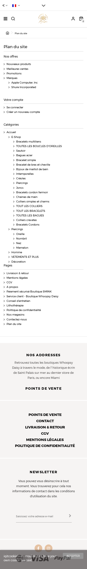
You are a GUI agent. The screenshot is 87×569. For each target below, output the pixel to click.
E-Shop (16, 137)
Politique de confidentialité (24, 310)
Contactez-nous (17, 319)
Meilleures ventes (17, 69)
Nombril (21, 238)
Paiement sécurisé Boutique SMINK (29, 291)
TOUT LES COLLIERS (29, 206)
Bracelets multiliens (28, 141)
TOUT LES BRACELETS (30, 211)
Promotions (14, 73)
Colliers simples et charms (32, 201)
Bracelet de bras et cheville (33, 164)
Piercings (22, 183)
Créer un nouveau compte (23, 112)
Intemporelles (25, 173)
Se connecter (15, 107)
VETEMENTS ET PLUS (25, 257)
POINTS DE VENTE (45, 414)
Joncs (19, 187)
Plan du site (14, 324)
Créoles (21, 178)
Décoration (18, 261)
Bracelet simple (26, 160)
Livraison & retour (18, 273)
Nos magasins (15, 314)
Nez (18, 243)
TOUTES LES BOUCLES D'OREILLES (39, 146)
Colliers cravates (26, 220)
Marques (12, 78)
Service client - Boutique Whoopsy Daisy (32, 296)
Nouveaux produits (19, 64)
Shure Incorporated (23, 87)
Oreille (20, 234)
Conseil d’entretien (18, 301)
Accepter (73, 555)
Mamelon (22, 247)
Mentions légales (17, 277)
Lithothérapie (15, 305)
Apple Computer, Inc (24, 82)
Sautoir (20, 150)
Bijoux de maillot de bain (32, 169)
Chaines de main (26, 197)
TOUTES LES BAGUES (30, 215)
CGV (9, 282)
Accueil (11, 132)
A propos (12, 287)
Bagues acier (24, 155)
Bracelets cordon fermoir (32, 192)
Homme (16, 252)
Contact (45, 421)
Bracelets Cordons (27, 224)
